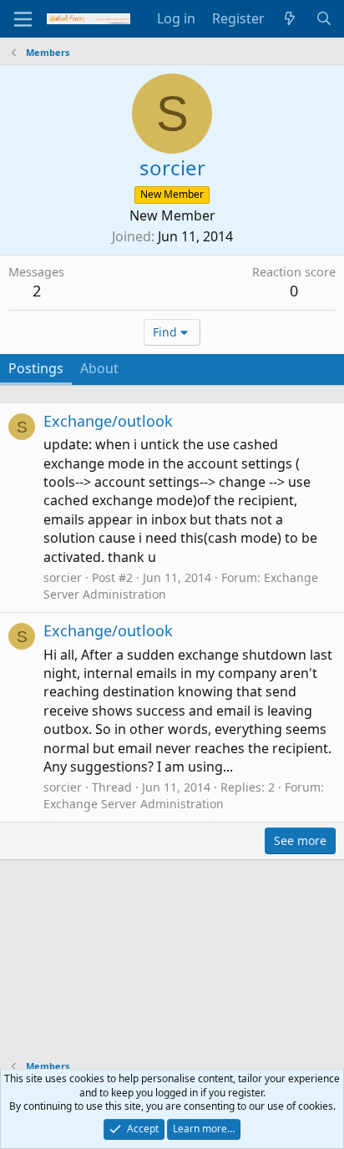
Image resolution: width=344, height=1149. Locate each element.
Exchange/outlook (108, 421)
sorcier (62, 577)
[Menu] (23, 19)
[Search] (323, 18)
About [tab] (99, 368)
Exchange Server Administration (133, 804)
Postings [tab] (35, 368)
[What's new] (290, 18)
